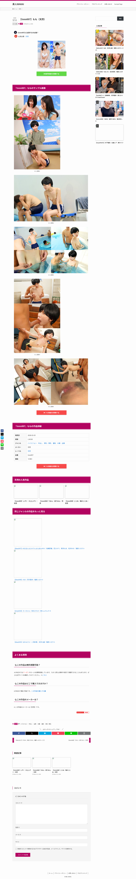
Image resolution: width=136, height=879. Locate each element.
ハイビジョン (32, 443)
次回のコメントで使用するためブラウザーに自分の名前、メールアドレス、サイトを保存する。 (45, 849)
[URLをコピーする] (84, 733)
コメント (18, 803)
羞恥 (54, 443)
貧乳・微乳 (47, 443)
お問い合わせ (72, 873)
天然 (21, 23)
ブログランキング (82, 873)
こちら (44, 675)
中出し (40, 443)
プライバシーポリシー (60, 873)
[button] (18, 733)
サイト (17, 842)
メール (18, 834)
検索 (120, 18)
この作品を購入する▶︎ (38, 691)
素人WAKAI (18, 4)
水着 (58, 443)
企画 (63, 443)
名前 (17, 827)
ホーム (51, 873)
